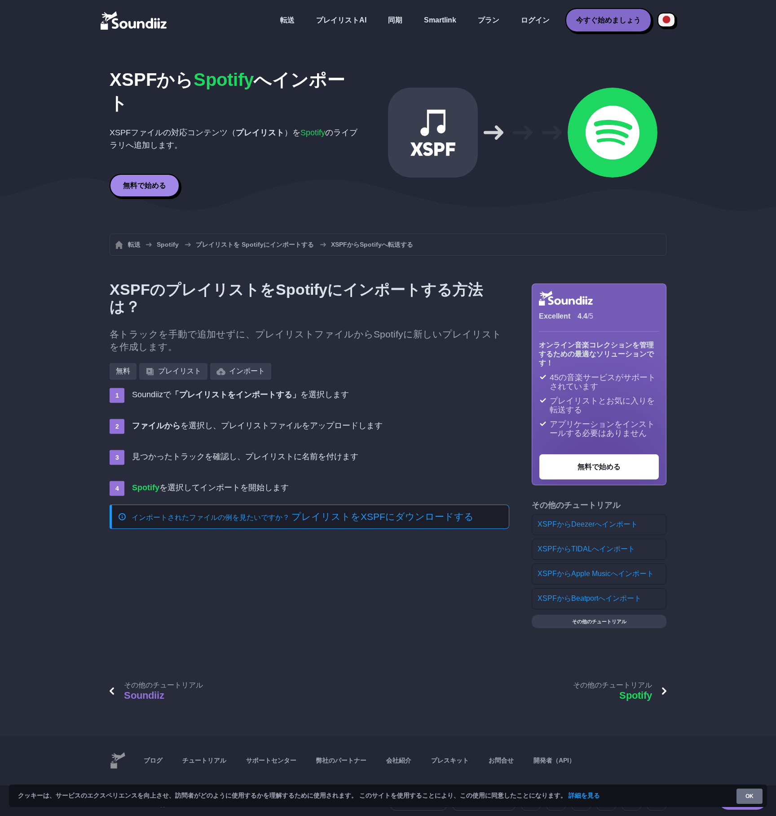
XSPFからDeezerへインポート (588, 524)
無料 (123, 371)
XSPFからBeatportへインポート (589, 598)
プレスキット (450, 760)
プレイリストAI (341, 20)
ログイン (535, 20)
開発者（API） (554, 760)
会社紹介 (398, 760)
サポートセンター (271, 760)
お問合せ (501, 760)
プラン (488, 20)
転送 (287, 20)
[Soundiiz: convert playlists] (118, 761)
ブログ (153, 760)
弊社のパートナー (341, 760)
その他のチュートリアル (599, 621)
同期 (395, 20)
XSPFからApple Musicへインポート (596, 573)
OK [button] (749, 796)
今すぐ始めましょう (608, 20)
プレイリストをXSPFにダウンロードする (382, 516)
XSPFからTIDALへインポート (586, 549)
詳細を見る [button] (584, 795)
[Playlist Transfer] (134, 20)
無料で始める (144, 185)
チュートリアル (204, 760)
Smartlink (440, 20)
